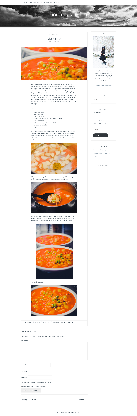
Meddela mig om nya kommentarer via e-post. (36, 382)
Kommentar (25, 340)
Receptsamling (46, 2)
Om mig (56, 2)
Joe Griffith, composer (98, 157)
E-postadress (25, 371)
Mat (50, 34)
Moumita (37, 322)
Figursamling (34, 2)
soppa (67, 322)
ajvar (54, 322)
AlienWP (78, 412)
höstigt (63, 322)
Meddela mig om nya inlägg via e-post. (34, 386)
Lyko (94, 169)
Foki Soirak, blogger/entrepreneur (102, 153)
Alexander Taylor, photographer (101, 150)
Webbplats (24, 377)
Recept (56, 34)
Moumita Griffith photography (103, 85)
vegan (71, 322)
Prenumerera (101, 135)
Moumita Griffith (68, 14)
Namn (23, 365)
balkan (58, 322)
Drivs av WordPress (62, 412)
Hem (25, 2)
